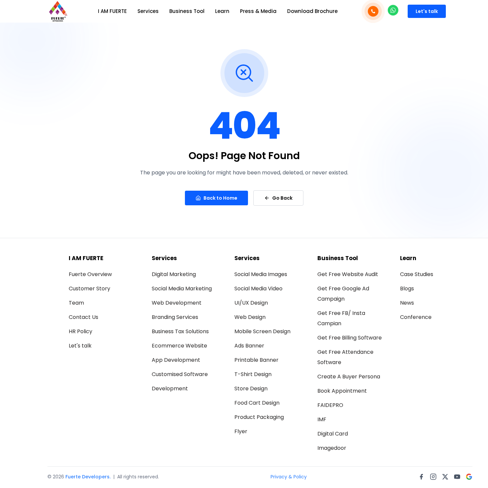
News (407, 303)
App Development (176, 360)
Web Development (177, 303)
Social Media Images (260, 274)
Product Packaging (259, 417)
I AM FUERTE (112, 11)
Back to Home (220, 198)
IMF (321, 419)
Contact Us (83, 317)
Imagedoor (331, 448)
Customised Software (180, 374)
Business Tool (186, 11)
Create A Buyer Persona (348, 376)
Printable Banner (256, 360)
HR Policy (80, 331)
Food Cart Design (257, 403)
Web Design (250, 317)
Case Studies (416, 274)
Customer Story (89, 288)
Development (170, 388)
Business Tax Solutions (180, 331)
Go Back (282, 198)
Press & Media (258, 11)
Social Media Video (258, 288)
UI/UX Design (251, 303)
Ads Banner (249, 345)
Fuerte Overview (90, 274)
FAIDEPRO (330, 405)
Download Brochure (312, 11)
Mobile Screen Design (262, 331)
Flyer (240, 431)
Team (76, 303)
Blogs (407, 288)
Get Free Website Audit (347, 274)
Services (148, 11)
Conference (416, 317)
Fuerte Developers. (88, 476)
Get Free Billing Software (349, 338)
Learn (222, 11)
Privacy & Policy (289, 476)
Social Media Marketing (182, 288)
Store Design (251, 388)
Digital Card (332, 434)
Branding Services (175, 317)
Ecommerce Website (179, 345)
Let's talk (427, 11)
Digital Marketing (174, 274)
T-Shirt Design (253, 374)
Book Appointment (342, 391)
